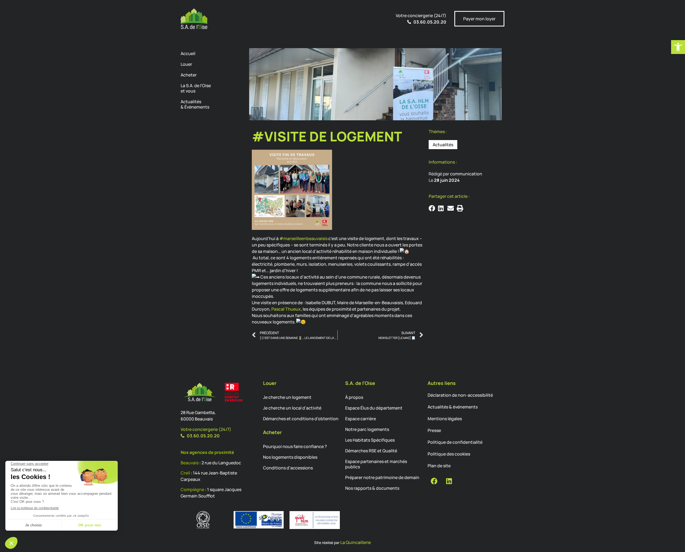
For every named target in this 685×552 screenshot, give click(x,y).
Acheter (189, 75)
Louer (186, 64)
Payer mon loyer (479, 19)
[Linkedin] (449, 481)
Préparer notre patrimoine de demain (382, 477)
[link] (286, 309)
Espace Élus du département (373, 408)
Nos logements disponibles (290, 457)
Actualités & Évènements (195, 104)
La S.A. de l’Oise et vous (196, 88)
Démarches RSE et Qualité (371, 451)
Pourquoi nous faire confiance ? (295, 446)
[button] (678, 47)
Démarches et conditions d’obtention (300, 419)
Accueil (188, 53)
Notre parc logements (367, 429)
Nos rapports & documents (372, 488)
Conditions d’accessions (288, 468)
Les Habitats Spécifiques (370, 440)
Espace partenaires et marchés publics (376, 464)
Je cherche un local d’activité (292, 408)
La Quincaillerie (355, 542)
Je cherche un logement (287, 397)
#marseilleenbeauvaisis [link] (303, 238)
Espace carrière (360, 419)
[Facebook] (434, 481)
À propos (354, 397)
